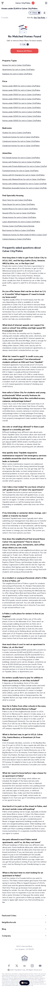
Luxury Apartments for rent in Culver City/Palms (21, 222)
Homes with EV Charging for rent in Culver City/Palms (23, 175)
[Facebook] (8, 965)
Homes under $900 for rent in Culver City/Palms (21, 90)
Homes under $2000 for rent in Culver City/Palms (21, 112)
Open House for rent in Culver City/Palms (18, 204)
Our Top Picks (39, 17)
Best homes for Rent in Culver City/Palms (18, 230)
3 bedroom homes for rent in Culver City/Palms (21, 145)
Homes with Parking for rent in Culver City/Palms (21, 162)
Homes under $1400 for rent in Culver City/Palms (21, 103)
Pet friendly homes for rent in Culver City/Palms (21, 158)
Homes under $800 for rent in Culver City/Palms (21, 86)
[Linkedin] (24, 965)
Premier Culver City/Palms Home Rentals (18, 226)
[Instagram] (32, 965)
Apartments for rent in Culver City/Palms (18, 69)
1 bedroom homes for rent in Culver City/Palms (20, 137)
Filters (35, 13)
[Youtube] (40, 965)
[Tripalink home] (2, 2)
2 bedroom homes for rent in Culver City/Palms (21, 141)
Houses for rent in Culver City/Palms (16, 65)
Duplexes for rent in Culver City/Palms (17, 74)
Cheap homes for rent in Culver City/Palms (19, 217)
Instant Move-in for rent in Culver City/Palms (19, 209)
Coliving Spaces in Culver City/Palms (16, 239)
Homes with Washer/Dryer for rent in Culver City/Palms (24, 179)
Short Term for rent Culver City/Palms (17, 200)
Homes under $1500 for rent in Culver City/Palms (21, 107)
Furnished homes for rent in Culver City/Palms (20, 171)
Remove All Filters (24, 51)
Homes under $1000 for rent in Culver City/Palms (21, 94)
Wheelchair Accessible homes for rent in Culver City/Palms (25, 188)
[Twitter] (16, 965)
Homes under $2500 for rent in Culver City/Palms (21, 116)
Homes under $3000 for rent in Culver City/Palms (21, 120)
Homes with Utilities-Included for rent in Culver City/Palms (25, 184)
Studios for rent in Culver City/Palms (16, 132)
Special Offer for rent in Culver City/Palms (19, 213)
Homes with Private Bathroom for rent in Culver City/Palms (25, 166)
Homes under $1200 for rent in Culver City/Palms (21, 99)
